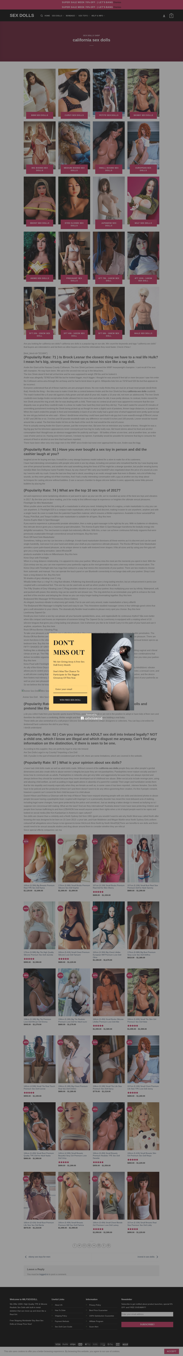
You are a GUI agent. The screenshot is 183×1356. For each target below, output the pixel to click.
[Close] (131, 636)
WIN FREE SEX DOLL (70, 699)
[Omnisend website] (91, 717)
